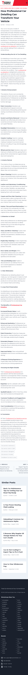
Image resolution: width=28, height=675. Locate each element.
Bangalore (7, 8)
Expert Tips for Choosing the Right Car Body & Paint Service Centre (22, 468)
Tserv (3, 24)
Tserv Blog (7, 524)
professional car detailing (8, 46)
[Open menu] (26, 3)
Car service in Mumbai (7, 454)
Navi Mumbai (23, 8)
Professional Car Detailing (12, 372)
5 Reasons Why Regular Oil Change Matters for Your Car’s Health (13, 536)
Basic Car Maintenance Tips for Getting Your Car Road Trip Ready (12, 491)
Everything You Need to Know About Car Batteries (6, 467)
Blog (2, 8)
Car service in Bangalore (7, 451)
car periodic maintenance (8, 445)
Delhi (13, 8)
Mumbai (17, 8)
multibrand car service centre (8, 457)
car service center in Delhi (8, 448)
